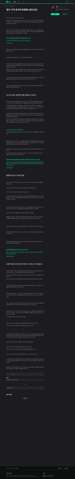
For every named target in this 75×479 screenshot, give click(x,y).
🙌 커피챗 (64, 14)
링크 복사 (14, 374)
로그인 (67, 1)
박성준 (57, 6)
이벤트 (24, 1)
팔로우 (55, 14)
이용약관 (7, 468)
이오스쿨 (19, 1)
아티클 (14, 1)
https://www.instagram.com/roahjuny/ (14, 129)
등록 (25, 384)
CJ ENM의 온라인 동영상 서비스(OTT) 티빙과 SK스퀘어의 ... (18, 40)
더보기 (24, 398)
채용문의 (17, 468)
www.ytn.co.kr (9, 43)
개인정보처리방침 (12, 468)
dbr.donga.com (9, 167)
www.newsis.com (10, 256)
